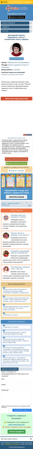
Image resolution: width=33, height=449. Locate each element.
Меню (18, 2)
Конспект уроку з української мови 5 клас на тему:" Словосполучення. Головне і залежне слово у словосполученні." (16, 299)
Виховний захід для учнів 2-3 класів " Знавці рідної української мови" (15, 333)
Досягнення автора (16, 58)
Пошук (29, 2)
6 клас (4, 203)
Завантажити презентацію (17, 159)
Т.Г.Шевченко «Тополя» (10, 315)
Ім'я (3, 379)
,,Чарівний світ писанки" (11, 327)
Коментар (5, 390)
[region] (16, 181)
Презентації (6, 205)
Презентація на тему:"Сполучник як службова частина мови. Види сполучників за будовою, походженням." (16, 291)
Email (3, 384)
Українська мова (13, 203)
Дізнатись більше (16, 197)
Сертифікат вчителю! (16, 14)
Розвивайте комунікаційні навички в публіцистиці (20, 252)
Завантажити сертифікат (17, 163)
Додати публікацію (17, 17)
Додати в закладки (17, 170)
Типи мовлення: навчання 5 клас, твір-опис (20, 268)
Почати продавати (16, 431)
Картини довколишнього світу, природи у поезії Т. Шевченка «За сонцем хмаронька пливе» (16, 308)
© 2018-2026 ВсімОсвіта (16, 447)
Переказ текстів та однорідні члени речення (20, 234)
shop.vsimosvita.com (16, 425)
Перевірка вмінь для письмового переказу (18, 216)
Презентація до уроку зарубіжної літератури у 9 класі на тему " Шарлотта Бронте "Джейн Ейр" (16, 340)
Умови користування (10, 439)
